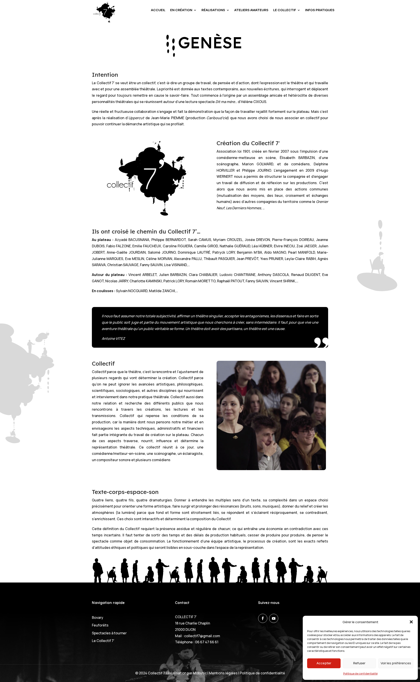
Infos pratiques (319, 10)
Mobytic (200, 673)
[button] (411, 622)
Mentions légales (223, 673)
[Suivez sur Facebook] (262, 618)
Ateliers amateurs (251, 10)
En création (181, 10)
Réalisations (213, 10)
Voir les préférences (396, 663)
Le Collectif (284, 10)
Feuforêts (100, 625)
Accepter (324, 663)
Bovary (97, 617)
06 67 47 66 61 (206, 642)
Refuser (359, 663)
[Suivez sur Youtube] (273, 618)
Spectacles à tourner (109, 633)
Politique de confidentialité (360, 673)
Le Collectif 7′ (103, 640)
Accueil (158, 10)
